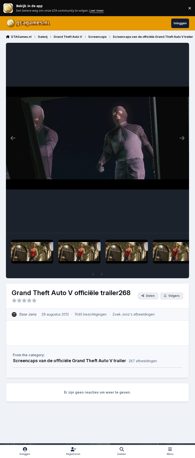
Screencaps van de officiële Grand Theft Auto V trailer (69, 360)
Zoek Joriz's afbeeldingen (133, 314)
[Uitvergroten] (97, 138)
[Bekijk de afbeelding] (32, 251)
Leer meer (8, 8)
